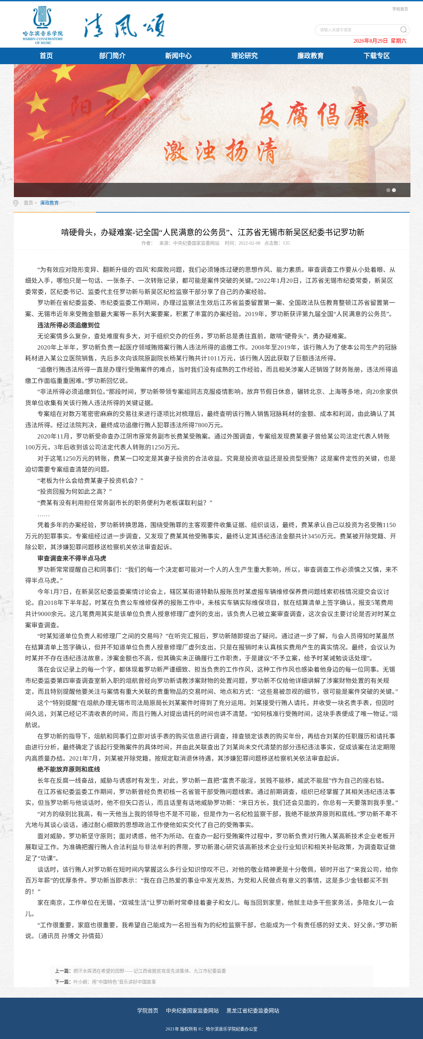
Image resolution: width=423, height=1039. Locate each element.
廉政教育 (310, 56)
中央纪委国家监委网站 (192, 1011)
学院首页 (147, 1011)
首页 (46, 56)
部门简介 (112, 56)
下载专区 (377, 56)
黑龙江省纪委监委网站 (252, 1011)
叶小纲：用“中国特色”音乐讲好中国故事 (114, 981)
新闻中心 (178, 56)
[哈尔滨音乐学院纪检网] (119, 24)
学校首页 (400, 9)
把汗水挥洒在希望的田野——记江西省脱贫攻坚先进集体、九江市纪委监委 (149, 971)
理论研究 (244, 56)
